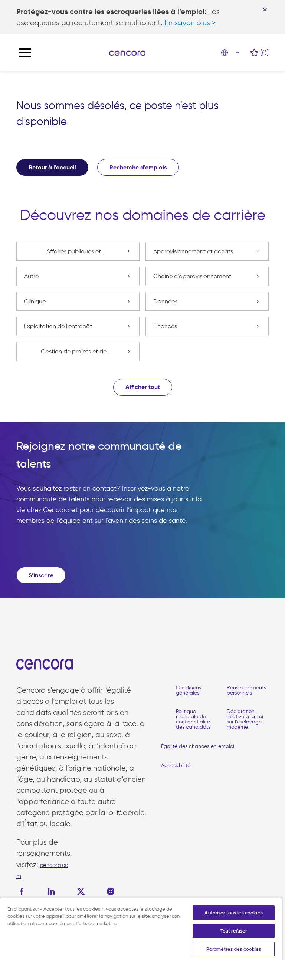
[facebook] (23, 891)
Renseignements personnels (246, 690)
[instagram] (110, 891)
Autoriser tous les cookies (233, 913)
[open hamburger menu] (25, 53)
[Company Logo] (127, 52)
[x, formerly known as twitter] (81, 891)
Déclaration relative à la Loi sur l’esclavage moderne (245, 719)
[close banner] (265, 9)
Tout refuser (233, 931)
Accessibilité (175, 765)
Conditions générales (188, 690)
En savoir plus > (190, 22)
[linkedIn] (51, 891)
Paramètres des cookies (233, 949)
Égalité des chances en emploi (197, 746)
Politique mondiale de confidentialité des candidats (193, 719)
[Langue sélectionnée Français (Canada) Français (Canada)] (232, 52)
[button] (142, 387)
